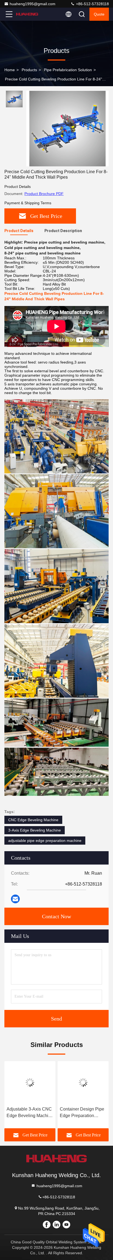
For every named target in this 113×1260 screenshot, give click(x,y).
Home (9, 70)
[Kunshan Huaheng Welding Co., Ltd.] (27, 14)
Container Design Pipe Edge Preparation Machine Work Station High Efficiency (82, 1113)
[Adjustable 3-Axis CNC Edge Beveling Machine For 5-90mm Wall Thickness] (29, 1082)
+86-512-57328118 (92, 4)
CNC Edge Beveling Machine (33, 820)
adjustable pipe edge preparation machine (44, 840)
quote (99, 14)
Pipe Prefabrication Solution (68, 70)
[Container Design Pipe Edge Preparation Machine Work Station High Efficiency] (83, 1082)
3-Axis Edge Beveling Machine (34, 830)
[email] (15, 898)
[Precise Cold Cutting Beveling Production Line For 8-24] (67, 128)
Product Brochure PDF (44, 193)
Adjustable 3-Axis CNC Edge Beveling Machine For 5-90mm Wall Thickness (30, 1113)
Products (29, 70)
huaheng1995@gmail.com (32, 4)
